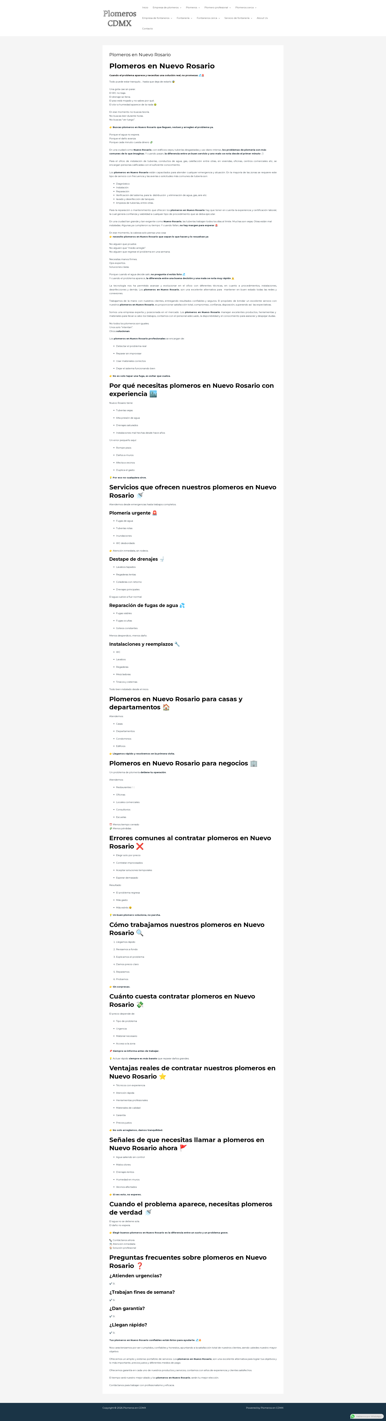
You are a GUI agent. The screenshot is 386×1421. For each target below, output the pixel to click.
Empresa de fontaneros (155, 18)
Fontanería (183, 18)
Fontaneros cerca (207, 18)
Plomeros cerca (244, 7)
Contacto (147, 28)
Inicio (145, 7)
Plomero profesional (216, 7)
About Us (262, 18)
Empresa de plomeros (166, 7)
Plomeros (191, 7)
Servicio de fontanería (237, 18)
